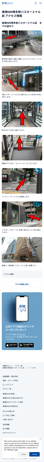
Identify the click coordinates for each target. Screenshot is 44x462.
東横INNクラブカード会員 (13, 402)
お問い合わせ (8, 419)
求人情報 (6, 428)
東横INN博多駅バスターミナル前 (13, 368)
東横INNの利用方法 (10, 406)
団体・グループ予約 (10, 380)
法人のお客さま (9, 411)
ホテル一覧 (18, 366)
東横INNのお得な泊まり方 (13, 398)
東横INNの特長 (8, 394)
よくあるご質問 (9, 415)
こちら (23, 334)
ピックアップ (8, 384)
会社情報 (6, 424)
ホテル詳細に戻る (22, 284)
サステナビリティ (9, 433)
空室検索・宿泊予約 (10, 376)
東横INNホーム (7, 366)
